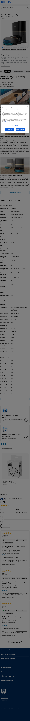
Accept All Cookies (20, 129)
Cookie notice (7, 121)
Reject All (10, 129)
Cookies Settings (14, 125)
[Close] (27, 106)
